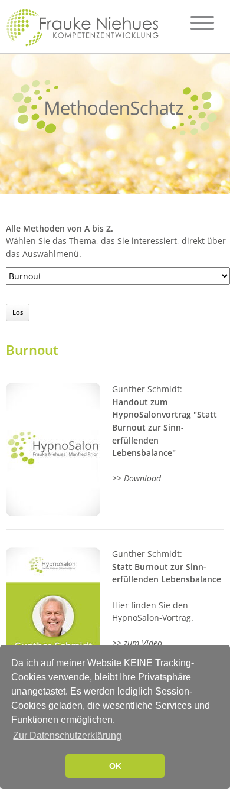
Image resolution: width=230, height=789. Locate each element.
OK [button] (115, 766)
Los (17, 312)
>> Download (136, 478)
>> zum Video (137, 642)
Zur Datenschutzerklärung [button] (67, 736)
